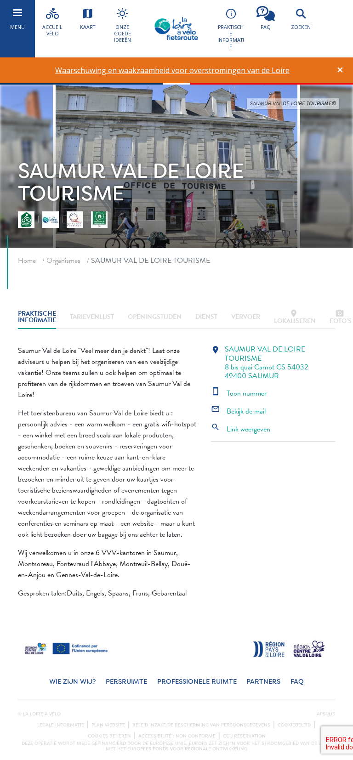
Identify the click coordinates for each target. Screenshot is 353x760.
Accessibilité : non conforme (177, 736)
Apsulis (326, 714)
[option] (172, 70)
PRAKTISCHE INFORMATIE (37, 317)
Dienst (206, 317)
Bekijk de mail (238, 411)
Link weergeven (240, 429)
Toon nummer (239, 393)
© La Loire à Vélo (39, 714)
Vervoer (245, 317)
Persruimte (126, 682)
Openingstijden (155, 317)
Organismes (63, 260)
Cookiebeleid (294, 725)
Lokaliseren (295, 317)
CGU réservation (244, 736)
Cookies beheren (109, 736)
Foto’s (341, 317)
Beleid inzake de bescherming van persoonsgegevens (201, 725)
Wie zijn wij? (72, 682)
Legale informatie (60, 725)
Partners (263, 682)
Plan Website (108, 725)
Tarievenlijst (92, 317)
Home (27, 260)
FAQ (297, 682)
